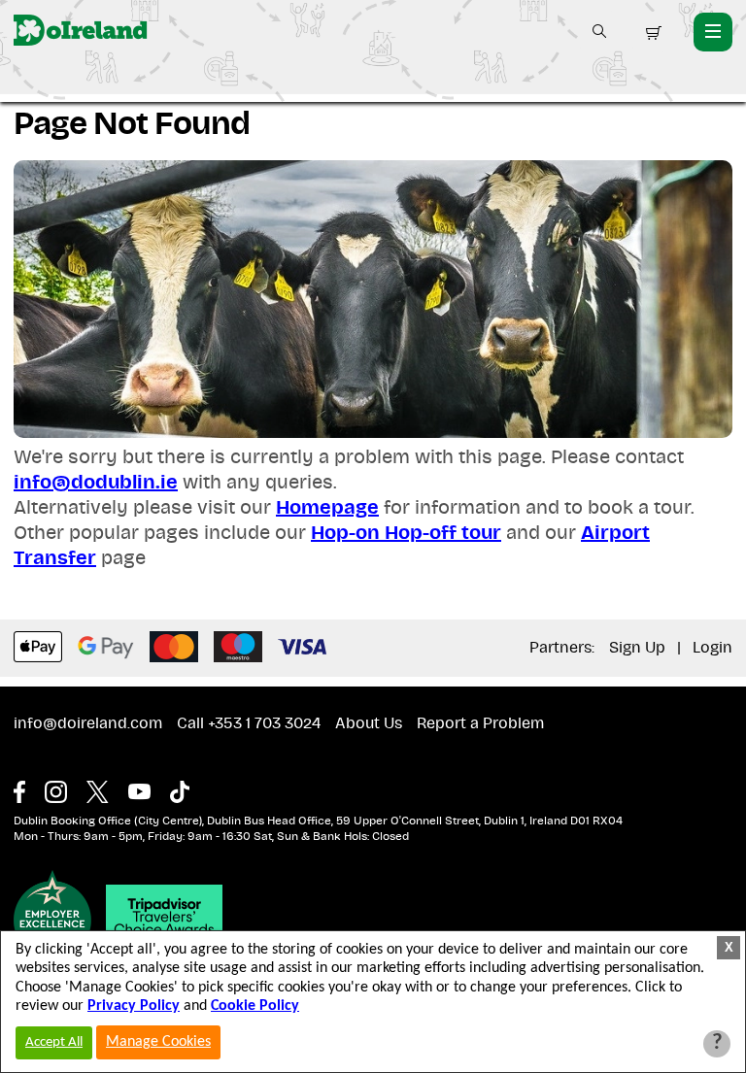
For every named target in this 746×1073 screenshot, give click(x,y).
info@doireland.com (88, 723)
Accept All (54, 1042)
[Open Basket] (651, 32)
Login (712, 647)
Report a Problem (480, 723)
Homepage (327, 508)
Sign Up (637, 647)
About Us (368, 723)
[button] (599, 31)
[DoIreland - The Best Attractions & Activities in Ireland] (80, 32)
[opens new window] (29, 787)
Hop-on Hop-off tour (406, 533)
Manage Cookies (158, 1042)
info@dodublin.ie (96, 482)
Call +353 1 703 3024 (249, 723)
